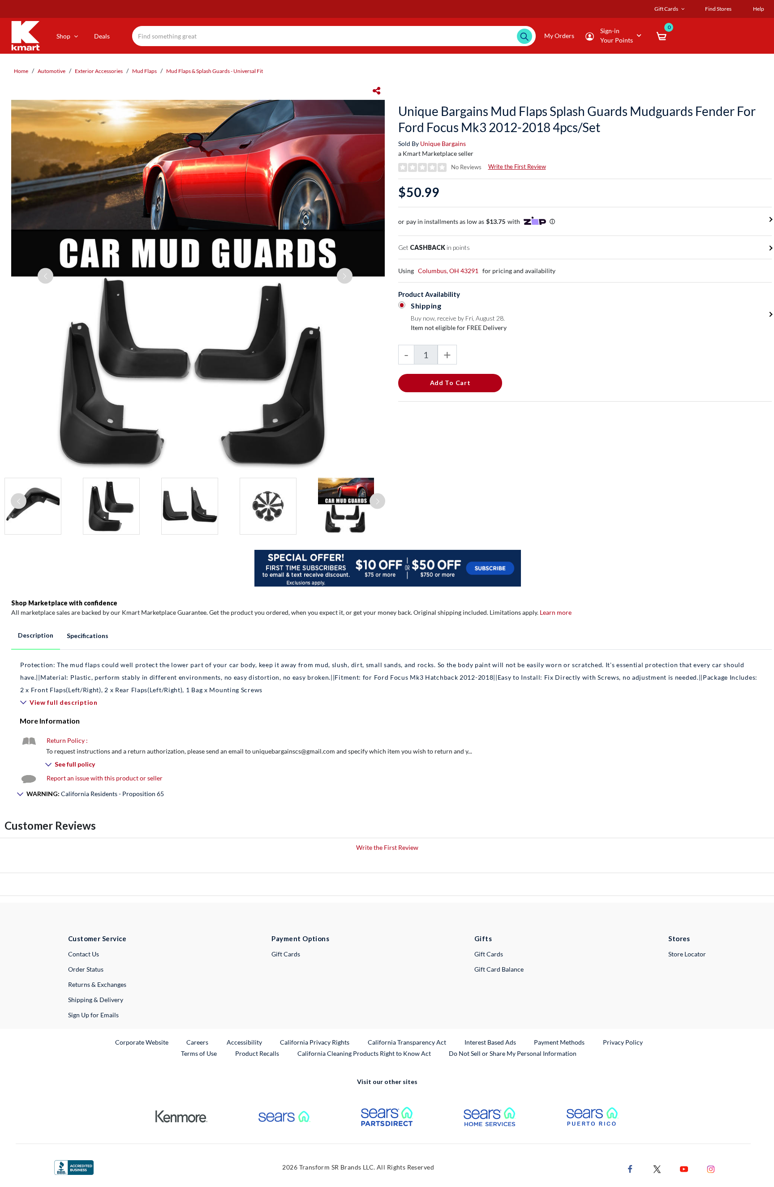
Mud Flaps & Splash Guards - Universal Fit (214, 71)
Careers (197, 1042)
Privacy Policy (623, 1042)
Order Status (85, 969)
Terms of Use (199, 1053)
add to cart (450, 382)
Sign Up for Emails (93, 1015)
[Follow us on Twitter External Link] (657, 1168)
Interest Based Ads (490, 1042)
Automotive (51, 71)
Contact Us (83, 954)
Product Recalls (257, 1053)
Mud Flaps (144, 71)
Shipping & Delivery (95, 999)
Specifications (87, 635)
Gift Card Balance (499, 969)
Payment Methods (559, 1042)
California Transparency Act (407, 1042)
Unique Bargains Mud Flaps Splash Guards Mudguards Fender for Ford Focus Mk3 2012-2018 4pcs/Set (577, 119)
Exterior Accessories (99, 71)
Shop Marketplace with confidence (64, 603)
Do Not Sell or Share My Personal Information (512, 1053)
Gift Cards (285, 954)
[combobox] (334, 36)
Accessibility (244, 1042)
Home (21, 71)
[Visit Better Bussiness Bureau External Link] (74, 1166)
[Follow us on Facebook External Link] (630, 1168)
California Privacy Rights (314, 1042)
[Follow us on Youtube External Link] (684, 1168)
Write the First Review (517, 166)
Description (35, 635)
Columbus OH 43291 (448, 270)
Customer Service (97, 938)
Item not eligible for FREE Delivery (459, 327)
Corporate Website (142, 1042)
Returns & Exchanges (97, 984)
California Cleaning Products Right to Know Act (364, 1053)
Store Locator (687, 954)
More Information (50, 720)
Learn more (556, 612)
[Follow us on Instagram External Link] (711, 1168)
